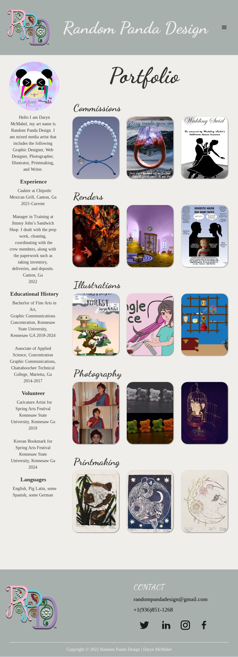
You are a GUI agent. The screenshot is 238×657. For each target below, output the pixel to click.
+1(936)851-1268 (153, 609)
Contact (149, 587)
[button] (224, 27)
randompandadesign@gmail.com (171, 599)
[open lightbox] (90, 147)
